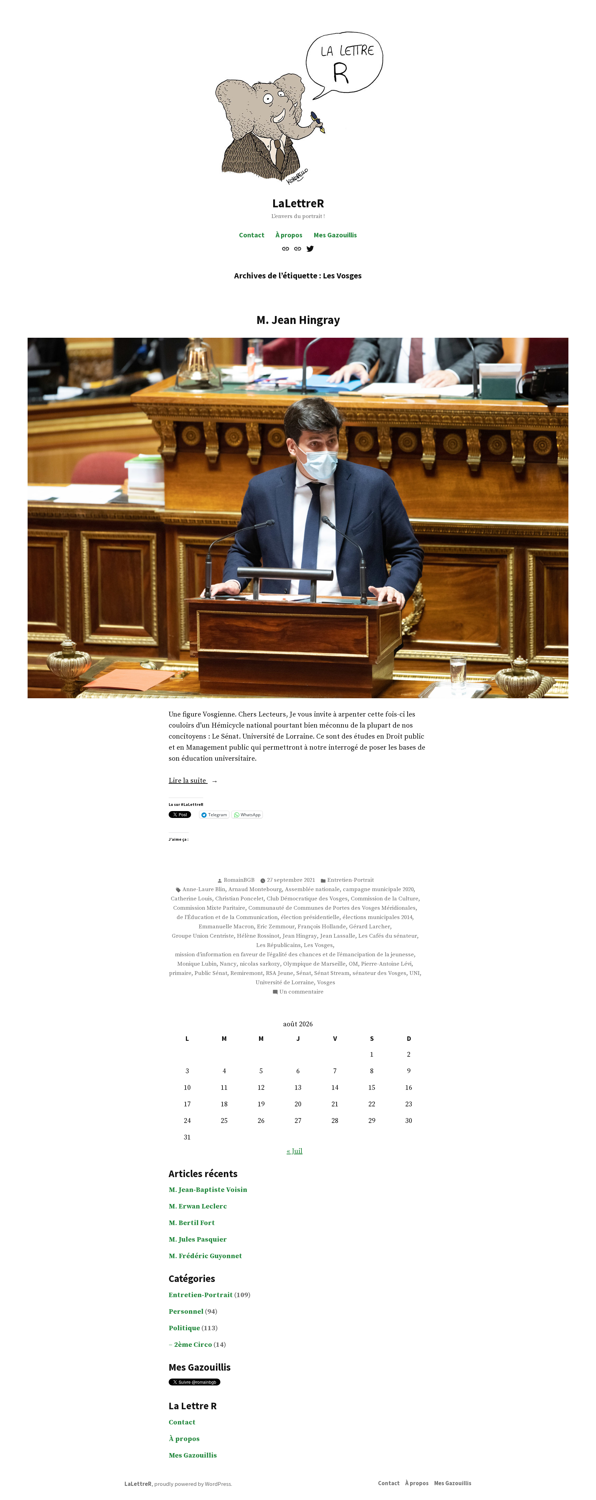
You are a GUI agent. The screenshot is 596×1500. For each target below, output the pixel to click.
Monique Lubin (197, 964)
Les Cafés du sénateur (387, 936)
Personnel (186, 1311)
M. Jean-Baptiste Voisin (208, 1190)
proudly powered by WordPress (192, 1484)
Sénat (303, 973)
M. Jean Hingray (298, 319)
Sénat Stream (331, 973)
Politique (184, 1328)
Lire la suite (203, 781)
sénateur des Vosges (379, 973)
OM (353, 964)
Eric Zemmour (276, 926)
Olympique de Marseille (314, 964)
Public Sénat (211, 973)
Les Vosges (318, 945)
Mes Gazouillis (335, 234)
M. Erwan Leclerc (198, 1206)
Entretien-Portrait (350, 880)
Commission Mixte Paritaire (209, 908)
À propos (289, 234)
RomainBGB (239, 880)
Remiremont (246, 973)
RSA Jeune (279, 973)
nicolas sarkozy (260, 964)
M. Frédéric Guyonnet (205, 1256)
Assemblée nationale (312, 889)
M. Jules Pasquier (198, 1239)
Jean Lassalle (337, 936)
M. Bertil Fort (192, 1223)
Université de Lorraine (285, 982)
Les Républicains (278, 945)
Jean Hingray (299, 936)
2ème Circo (193, 1345)
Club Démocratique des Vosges (307, 898)
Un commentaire (301, 992)
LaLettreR (298, 203)
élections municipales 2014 (377, 917)
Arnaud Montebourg (255, 889)
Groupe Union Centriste (203, 936)
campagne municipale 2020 (378, 889)
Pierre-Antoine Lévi (386, 964)
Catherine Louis (191, 898)
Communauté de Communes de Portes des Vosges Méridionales (332, 908)
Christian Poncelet (239, 898)
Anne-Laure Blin (203, 889)
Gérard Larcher (369, 926)
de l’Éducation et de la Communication (227, 917)
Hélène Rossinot (258, 936)
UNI (414, 973)
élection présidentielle (310, 917)
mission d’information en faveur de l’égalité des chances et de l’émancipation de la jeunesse (294, 954)
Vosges (326, 982)
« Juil (294, 1151)
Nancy (228, 964)
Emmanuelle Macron (226, 926)
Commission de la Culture (384, 898)
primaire (180, 973)
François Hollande (322, 926)
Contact (252, 234)
